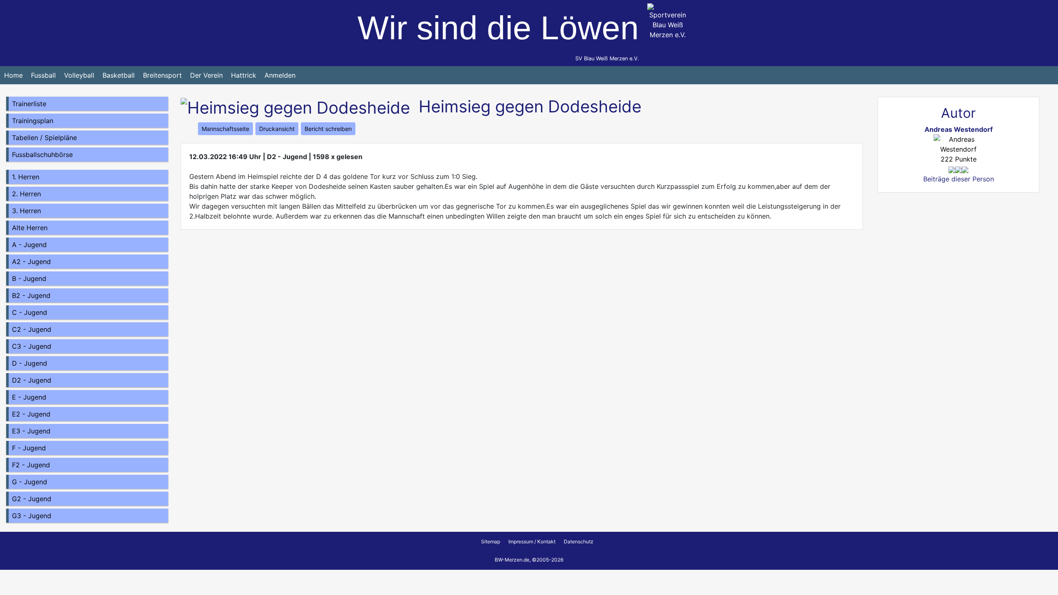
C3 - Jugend (31, 346)
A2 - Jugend (31, 261)
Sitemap (490, 541)
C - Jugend (29, 312)
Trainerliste (29, 104)
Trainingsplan (32, 121)
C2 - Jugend (31, 329)
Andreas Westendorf (959, 129)
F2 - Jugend (31, 465)
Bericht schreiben (328, 128)
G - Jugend (29, 482)
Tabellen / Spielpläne (44, 137)
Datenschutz (578, 541)
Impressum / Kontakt (531, 541)
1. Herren (25, 177)
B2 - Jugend (31, 295)
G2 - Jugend (31, 499)
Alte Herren (30, 228)
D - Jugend (29, 363)
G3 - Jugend (31, 516)
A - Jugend (29, 244)
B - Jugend (29, 278)
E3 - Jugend (31, 431)
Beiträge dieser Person (958, 179)
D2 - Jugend (31, 380)
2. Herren (26, 194)
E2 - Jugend (31, 414)
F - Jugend (29, 448)
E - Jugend (29, 397)
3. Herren (26, 211)
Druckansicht (277, 128)
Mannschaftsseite (225, 128)
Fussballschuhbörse (42, 154)
